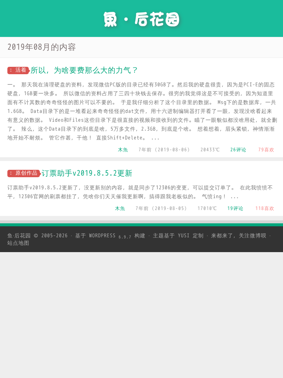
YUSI (184, 236)
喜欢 (266, 150)
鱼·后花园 (19, 236)
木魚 (123, 150)
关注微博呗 (252, 236)
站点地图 (18, 243)
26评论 (238, 150)
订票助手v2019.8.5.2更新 (87, 173)
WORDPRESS (110, 236)
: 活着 (18, 70)
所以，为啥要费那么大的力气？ (85, 70)
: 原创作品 (24, 173)
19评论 (235, 208)
